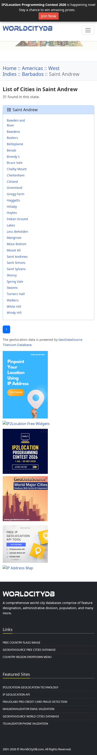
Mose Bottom (16, 244)
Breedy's (13, 156)
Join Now (48, 16)
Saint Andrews (17, 256)
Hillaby (12, 206)
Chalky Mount (17, 169)
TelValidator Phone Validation (25, 724)
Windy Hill (14, 312)
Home (9, 68)
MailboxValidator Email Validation (28, 709)
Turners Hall (16, 294)
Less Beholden (17, 231)
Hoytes (12, 212)
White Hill (14, 306)
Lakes (11, 225)
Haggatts (13, 200)
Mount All (14, 250)
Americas (32, 68)
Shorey (12, 275)
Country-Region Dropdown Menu (27, 657)
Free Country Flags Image (21, 642)
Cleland (12, 181)
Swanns (12, 287)
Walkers (13, 300)
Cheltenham (16, 175)
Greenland (14, 187)
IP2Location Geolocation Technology (30, 687)
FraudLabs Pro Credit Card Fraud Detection (35, 702)
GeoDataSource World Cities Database (31, 716)
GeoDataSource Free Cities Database (29, 650)
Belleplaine (15, 144)
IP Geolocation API (16, 694)
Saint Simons (16, 262)
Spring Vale (15, 281)
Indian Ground (17, 219)
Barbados (33, 74)
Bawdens (13, 131)
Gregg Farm (15, 194)
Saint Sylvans (16, 269)
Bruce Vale (15, 162)
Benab (11, 150)
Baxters (12, 138)
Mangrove (14, 237)
